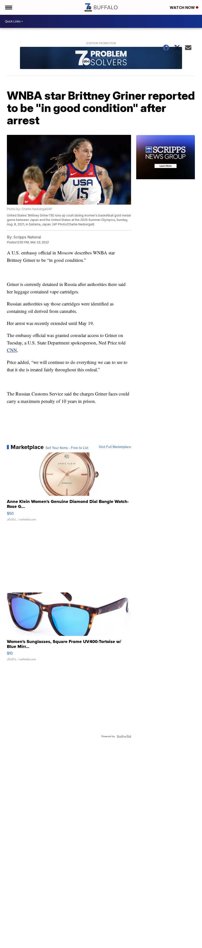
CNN (12, 350)
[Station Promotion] (101, 58)
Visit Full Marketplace (115, 447)
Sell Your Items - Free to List (67, 448)
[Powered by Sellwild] (124, 736)
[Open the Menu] (8, 7)
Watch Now (183, 7)
